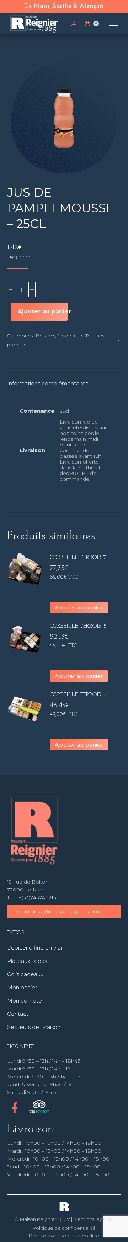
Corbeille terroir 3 (78, 695)
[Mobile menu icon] (113, 24)
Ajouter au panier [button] (79, 607)
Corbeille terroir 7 (78, 557)
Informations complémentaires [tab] (47, 383)
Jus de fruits (70, 335)
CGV (65, 1219)
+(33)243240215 (37, 897)
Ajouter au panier (43, 311)
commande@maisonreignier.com (56, 911)
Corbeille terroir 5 (78, 626)
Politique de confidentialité (64, 1228)
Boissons (45, 335)
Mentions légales (92, 1219)
